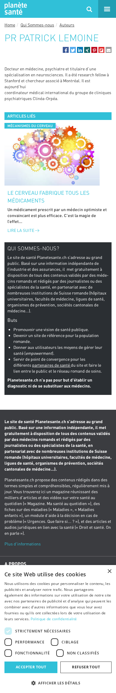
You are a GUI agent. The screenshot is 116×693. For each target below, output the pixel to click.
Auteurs (66, 24)
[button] (66, 50)
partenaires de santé (51, 365)
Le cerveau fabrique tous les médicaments (48, 196)
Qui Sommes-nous (37, 24)
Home (9, 24)
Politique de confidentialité (54, 618)
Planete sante (15, 9)
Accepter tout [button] (31, 667)
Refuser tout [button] (86, 667)
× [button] (109, 571)
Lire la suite (21, 230)
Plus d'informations (22, 543)
